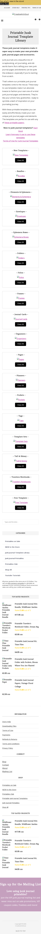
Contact (5, 765)
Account (7, 8)
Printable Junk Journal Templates (15, 798)
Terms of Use (36, 8)
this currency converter (16, 583)
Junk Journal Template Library (17, 552)
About (5, 768)
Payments (6, 735)
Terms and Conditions (10, 744)
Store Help (15, 8)
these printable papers (14, 122)
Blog (4, 761)
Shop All (8, 570)
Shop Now (4, 4)
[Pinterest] (19, 916)
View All (20, 160)
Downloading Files (9, 726)
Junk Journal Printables (14, 558)
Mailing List (7, 771)
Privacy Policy (7, 748)
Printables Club (11, 564)
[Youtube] (22, 916)
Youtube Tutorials (12, 575)
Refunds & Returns (9, 739)
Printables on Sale (12, 541)
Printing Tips (26, 8)
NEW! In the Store (9, 789)
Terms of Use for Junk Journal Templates (20, 141)
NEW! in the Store (12, 547)
